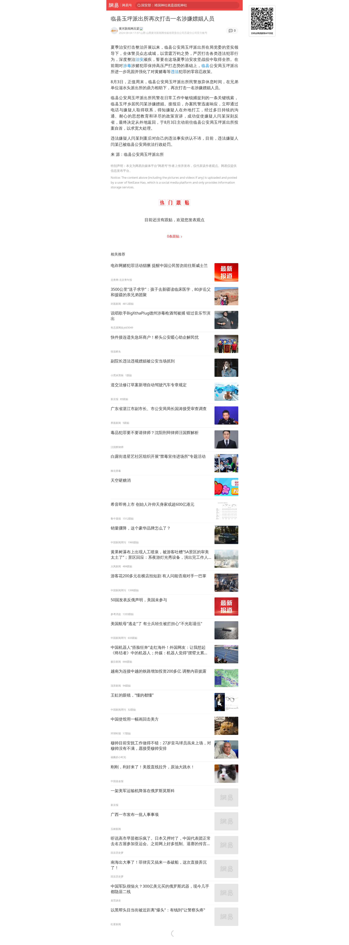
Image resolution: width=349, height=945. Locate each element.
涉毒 (127, 65)
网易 (113, 5)
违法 (175, 71)
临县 (205, 65)
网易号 (127, 5)
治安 (139, 59)
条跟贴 (173, 236)
